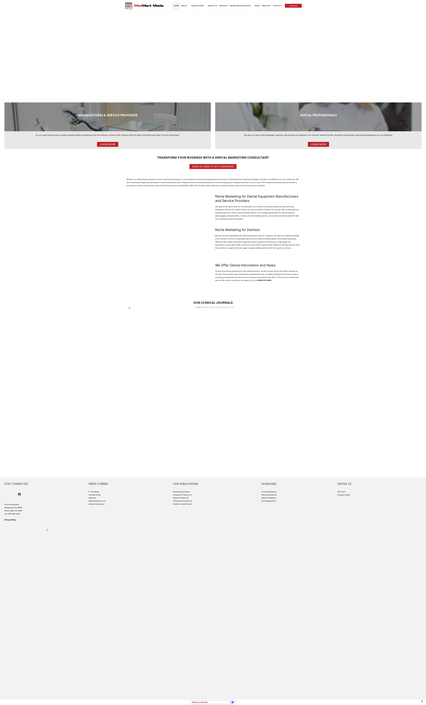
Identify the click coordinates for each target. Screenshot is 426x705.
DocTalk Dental (95, 495)
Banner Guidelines (269, 498)
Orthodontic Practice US (182, 501)
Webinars (92, 498)
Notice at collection (200, 702)
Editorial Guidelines (269, 495)
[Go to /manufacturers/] (107, 116)
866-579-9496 (16, 511)
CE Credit (341, 492)
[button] (188, 6)
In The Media (94, 492)
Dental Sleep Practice (181, 492)
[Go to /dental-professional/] (318, 116)
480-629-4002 (14, 514)
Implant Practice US (180, 498)
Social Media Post (269, 501)
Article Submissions (97, 504)
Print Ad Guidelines (269, 492)
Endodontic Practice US (182, 495)
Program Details (343, 495)
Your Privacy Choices (219, 702)
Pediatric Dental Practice (182, 504)
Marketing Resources (97, 501)
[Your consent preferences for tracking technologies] (422, 701)
